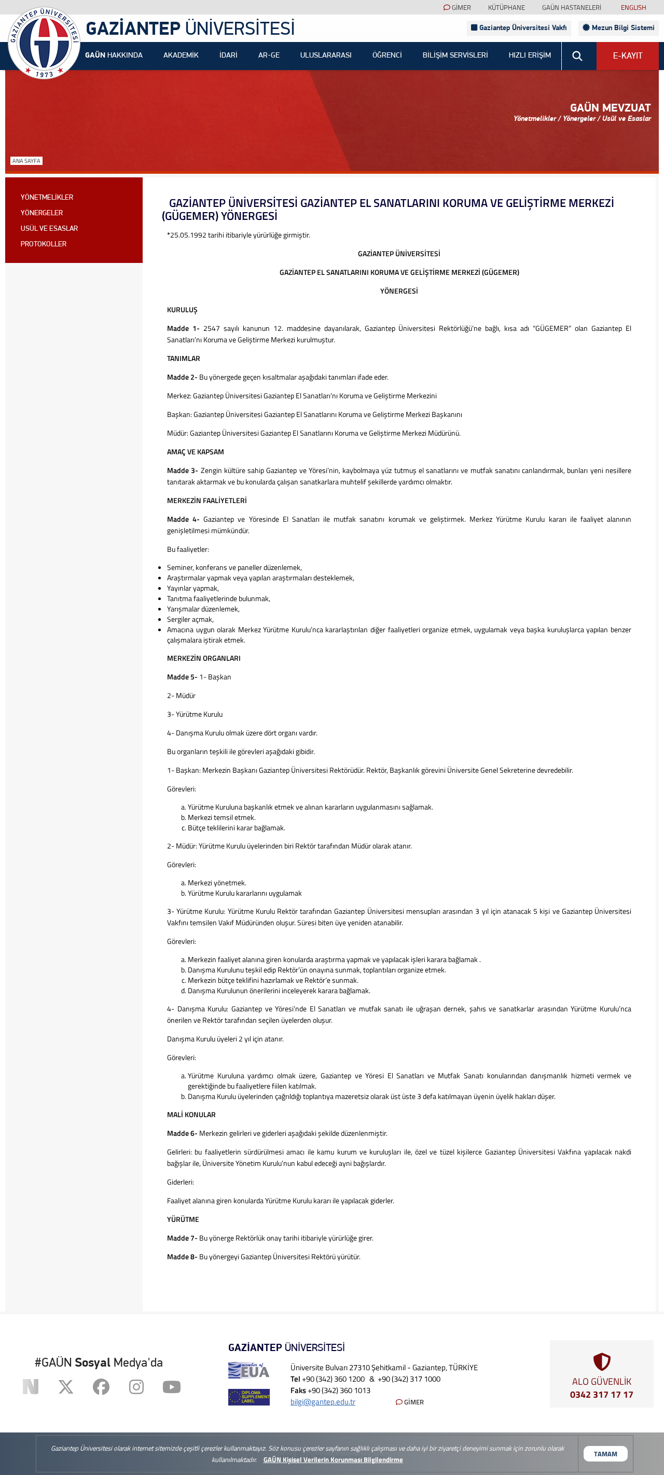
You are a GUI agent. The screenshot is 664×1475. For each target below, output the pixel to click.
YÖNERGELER (42, 213)
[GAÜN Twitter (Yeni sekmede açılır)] (66, 1387)
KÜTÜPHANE (506, 7)
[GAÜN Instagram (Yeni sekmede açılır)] (136, 1387)
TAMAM (605, 1454)
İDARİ (228, 56)
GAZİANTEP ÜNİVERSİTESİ (44, 43)
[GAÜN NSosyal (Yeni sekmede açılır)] (31, 1387)
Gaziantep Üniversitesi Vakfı (522, 28)
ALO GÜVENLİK (601, 1387)
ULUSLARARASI (326, 56)
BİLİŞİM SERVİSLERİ (455, 56)
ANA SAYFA (26, 161)
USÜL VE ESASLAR (49, 229)
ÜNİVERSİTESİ (190, 30)
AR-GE (269, 56)
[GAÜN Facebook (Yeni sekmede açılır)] (101, 1387)
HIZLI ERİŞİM (530, 56)
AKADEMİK (181, 56)
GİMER (460, 7)
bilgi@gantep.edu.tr (322, 1402)
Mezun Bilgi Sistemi (622, 28)
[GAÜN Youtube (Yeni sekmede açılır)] (172, 1387)
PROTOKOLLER (43, 244)
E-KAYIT (628, 56)
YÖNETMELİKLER (47, 198)
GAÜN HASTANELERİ (571, 7)
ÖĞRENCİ (387, 56)
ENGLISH (633, 7)
